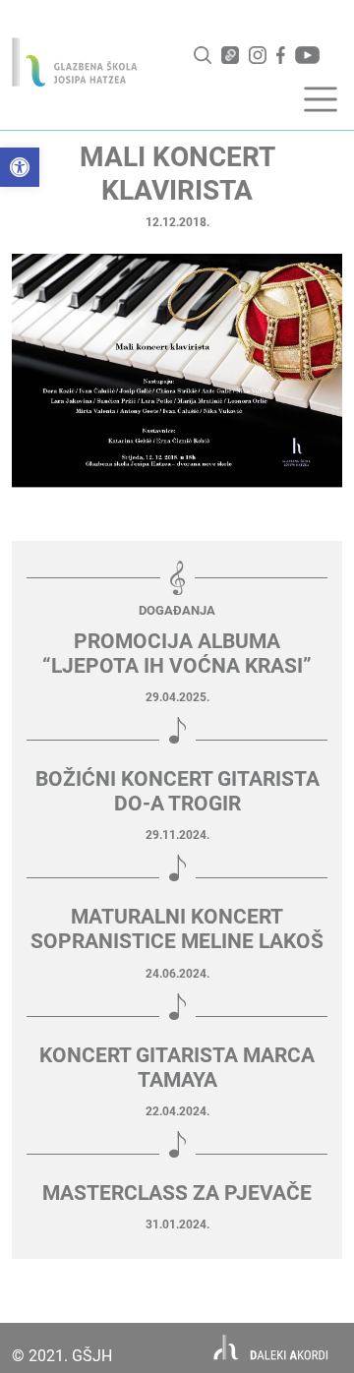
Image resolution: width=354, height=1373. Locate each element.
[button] (19, 167)
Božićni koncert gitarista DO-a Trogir (177, 791)
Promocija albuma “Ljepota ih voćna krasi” (177, 653)
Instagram (257, 55)
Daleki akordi (271, 1348)
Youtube (307, 55)
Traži (202, 55)
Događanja (177, 610)
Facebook (280, 55)
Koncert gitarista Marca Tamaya (177, 1068)
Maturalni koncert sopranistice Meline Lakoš (177, 929)
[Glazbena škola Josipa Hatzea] (75, 62)
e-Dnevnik (230, 55)
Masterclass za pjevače (177, 1193)
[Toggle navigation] (320, 99)
